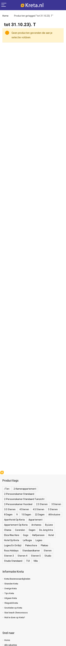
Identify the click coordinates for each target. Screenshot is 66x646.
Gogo (25, 535)
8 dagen (8, 514)
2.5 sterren (42, 504)
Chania (7, 530)
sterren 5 (36, 555)
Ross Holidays (11, 550)
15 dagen (26, 514)
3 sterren (56, 504)
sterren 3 (9, 555)
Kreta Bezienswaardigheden (17, 579)
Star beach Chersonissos (16, 612)
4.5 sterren (38, 509)
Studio (48, 555)
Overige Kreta (10, 588)
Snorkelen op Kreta (13, 608)
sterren (48, 550)
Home (5, 15)
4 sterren (24, 509)
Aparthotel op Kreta (14, 519)
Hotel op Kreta (11, 540)
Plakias (44, 545)
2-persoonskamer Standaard (19, 494)
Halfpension (38, 535)
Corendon (20, 530)
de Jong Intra (46, 530)
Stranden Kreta (11, 583)
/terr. (7, 489)
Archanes (36, 525)
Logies (39, 540)
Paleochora (31, 545)
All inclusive (54, 514)
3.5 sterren (10, 509)
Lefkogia (27, 540)
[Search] (61, 5)
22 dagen (40, 514)
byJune (49, 525)
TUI (28, 561)
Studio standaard (13, 561)
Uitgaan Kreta (10, 598)
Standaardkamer (31, 550)
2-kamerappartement (25, 489)
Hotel (51, 535)
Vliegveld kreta (11, 603)
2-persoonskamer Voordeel (18, 504)
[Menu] (4, 5)
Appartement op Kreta (16, 525)
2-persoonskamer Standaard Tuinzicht (24, 499)
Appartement (35, 519)
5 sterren (53, 509)
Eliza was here (11, 535)
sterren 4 (22, 555)
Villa (35, 561)
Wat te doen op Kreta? (14, 617)
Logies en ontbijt (12, 545)
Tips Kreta (9, 593)
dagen (32, 530)
